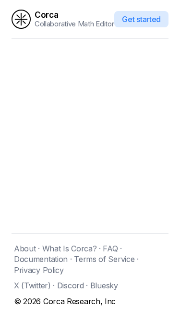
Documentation (41, 259)
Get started (141, 19)
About (25, 248)
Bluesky (104, 285)
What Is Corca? (69, 248)
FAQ (110, 248)
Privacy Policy (39, 270)
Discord (70, 285)
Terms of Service (104, 259)
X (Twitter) (32, 285)
